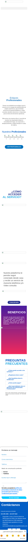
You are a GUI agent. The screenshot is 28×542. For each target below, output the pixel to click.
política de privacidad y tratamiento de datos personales (12, 489)
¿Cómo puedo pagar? (14, 383)
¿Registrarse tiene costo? (15, 375)
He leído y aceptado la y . (12, 490)
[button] (14, 8)
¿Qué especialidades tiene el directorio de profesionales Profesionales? (16, 387)
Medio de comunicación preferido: (12, 468)
